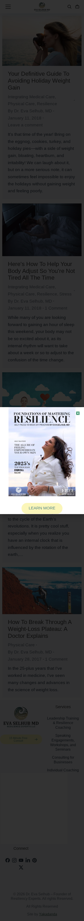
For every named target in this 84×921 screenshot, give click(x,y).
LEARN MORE (42, 508)
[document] (42, 460)
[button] (78, 413)
